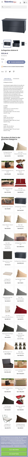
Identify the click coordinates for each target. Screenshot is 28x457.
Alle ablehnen (14, 450)
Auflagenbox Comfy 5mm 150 (20, 388)
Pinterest (13, 71)
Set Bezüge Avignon (7, 206)
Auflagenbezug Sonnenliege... (8, 153)
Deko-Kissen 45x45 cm (7, 225)
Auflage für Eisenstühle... (7, 280)
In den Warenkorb (16, 62)
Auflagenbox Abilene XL (20, 207)
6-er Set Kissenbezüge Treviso (20, 153)
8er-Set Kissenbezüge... (20, 298)
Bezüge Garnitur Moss (20, 171)
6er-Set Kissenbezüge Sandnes (7, 244)
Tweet (9, 71)
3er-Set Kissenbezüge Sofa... (20, 189)
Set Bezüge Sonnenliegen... (7, 406)
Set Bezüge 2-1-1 (7, 352)
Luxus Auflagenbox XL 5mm (7, 171)
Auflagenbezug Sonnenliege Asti (20, 425)
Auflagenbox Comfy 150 (20, 243)
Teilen (5, 71)
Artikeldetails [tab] (16, 78)
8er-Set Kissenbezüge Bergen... (20, 335)
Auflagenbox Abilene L (20, 261)
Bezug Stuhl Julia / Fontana (7, 261)
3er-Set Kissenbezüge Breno (7, 316)
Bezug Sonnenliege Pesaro (7, 334)
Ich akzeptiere (14, 454)
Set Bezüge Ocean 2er (20, 280)
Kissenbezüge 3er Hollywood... (7, 298)
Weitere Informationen (7, 446)
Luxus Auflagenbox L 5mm (7, 388)
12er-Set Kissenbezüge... (20, 352)
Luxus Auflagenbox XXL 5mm (20, 370)
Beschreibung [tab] (7, 78)
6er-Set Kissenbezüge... (20, 225)
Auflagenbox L (7, 370)
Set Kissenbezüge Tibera (8, 189)
